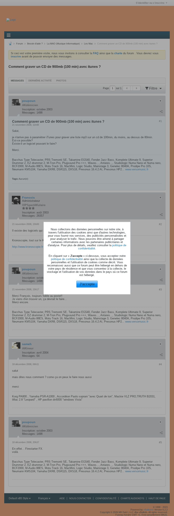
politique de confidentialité (67, 259)
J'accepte (87, 284)
